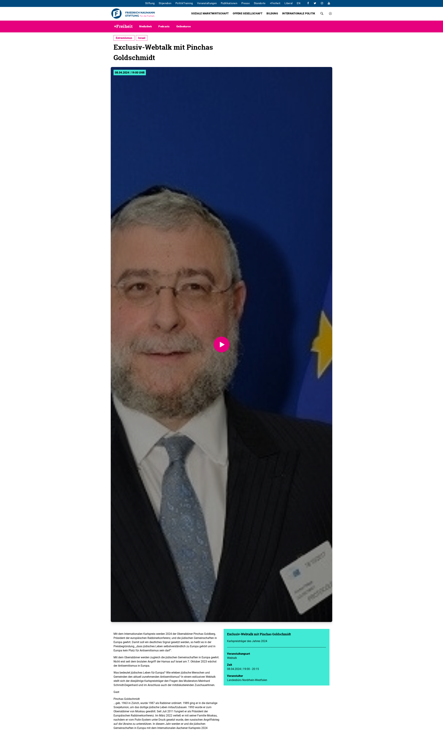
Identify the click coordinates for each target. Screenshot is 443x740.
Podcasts (164, 26)
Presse (245, 3)
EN (298, 3)
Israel (141, 38)
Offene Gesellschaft (247, 13)
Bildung (272, 13)
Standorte (260, 3)
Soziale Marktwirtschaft (210, 13)
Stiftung (150, 3)
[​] (308, 3)
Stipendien (165, 3)
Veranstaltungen (207, 3)
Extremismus (124, 38)
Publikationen (229, 3)
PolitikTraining (184, 3)
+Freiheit (275, 3)
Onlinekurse (183, 26)
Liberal (288, 3)
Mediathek (145, 26)
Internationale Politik (298, 13)
